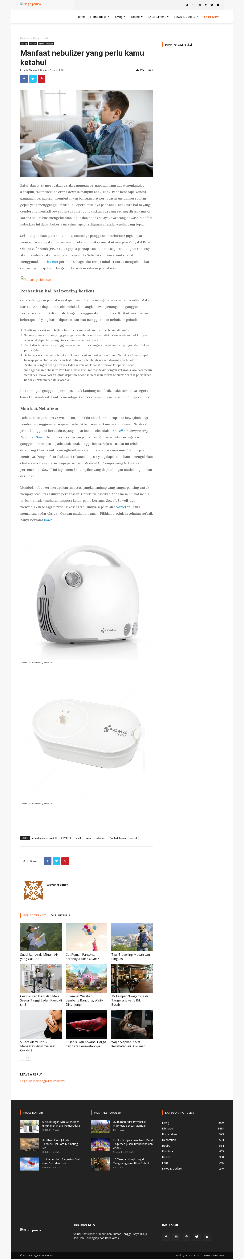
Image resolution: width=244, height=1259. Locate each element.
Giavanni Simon (38, 70)
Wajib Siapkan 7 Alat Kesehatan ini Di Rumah (128, 1044)
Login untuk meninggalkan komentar (42, 1081)
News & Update (184, 17)
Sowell (41, 437)
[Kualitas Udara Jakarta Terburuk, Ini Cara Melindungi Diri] (29, 1144)
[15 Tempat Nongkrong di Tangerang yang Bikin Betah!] (132, 978)
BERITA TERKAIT (34, 915)
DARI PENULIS (60, 915)
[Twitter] (212, 5)
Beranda (25, 38)
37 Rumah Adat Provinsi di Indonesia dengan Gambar (129, 1123)
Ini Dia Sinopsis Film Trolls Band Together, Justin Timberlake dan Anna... (133, 1144)
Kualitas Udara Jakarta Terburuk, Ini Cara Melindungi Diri (60, 1144)
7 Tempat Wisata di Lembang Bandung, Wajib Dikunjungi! (84, 1000)
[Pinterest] (205, 5)
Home (81, 17)
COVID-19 (66, 837)
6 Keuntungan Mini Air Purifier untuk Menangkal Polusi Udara (61, 1123)
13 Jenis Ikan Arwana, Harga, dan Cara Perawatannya (86, 1044)
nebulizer (101, 837)
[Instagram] (199, 5)
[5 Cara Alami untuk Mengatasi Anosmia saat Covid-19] (41, 1024)
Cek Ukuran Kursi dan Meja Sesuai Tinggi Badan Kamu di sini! (41, 1000)
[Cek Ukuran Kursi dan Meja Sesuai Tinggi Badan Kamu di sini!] (41, 978)
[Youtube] (218, 5)
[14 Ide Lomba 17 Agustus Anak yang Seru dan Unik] (29, 1164)
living (89, 837)
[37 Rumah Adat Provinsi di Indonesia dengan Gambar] (100, 1126)
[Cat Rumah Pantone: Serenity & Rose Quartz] (86, 937)
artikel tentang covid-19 (44, 837)
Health (33, 43)
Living (119, 17)
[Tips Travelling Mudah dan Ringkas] (132, 937)
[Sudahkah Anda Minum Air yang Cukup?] (41, 937)
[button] (187, 4)
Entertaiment (157, 17)
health (78, 837)
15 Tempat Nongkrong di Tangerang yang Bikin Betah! (129, 1000)
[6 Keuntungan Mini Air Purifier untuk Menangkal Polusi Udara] (29, 1126)
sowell (133, 837)
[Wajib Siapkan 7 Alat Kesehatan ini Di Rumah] (132, 1024)
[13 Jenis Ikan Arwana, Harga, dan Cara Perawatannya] (86, 1024)
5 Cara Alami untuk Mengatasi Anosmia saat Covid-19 (37, 1046)
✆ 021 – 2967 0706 (214, 1255)
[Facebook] (193, 5)
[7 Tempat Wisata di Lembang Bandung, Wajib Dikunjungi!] (86, 978)
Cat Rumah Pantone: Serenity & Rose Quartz (82, 956)
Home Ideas (98, 17)
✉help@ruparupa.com (188, 1255)
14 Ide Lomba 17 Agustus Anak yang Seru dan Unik (61, 1161)
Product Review (118, 837)
